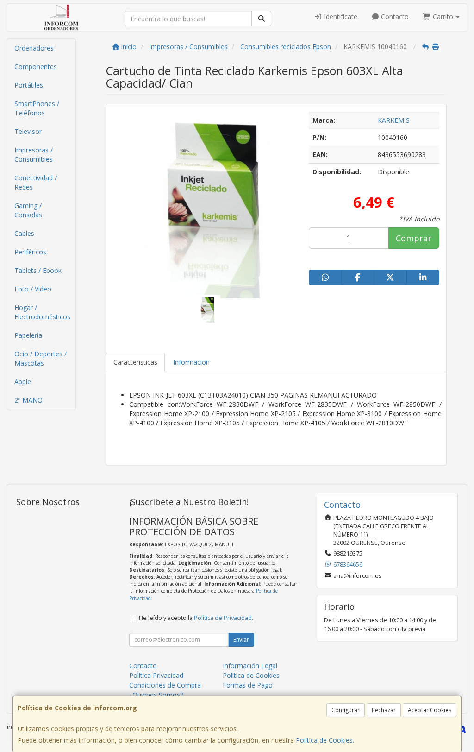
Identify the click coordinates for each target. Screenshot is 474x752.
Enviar (241, 640)
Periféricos (30, 251)
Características (135, 362)
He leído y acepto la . (196, 618)
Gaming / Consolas (28, 210)
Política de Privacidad (223, 618)
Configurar (345, 710)
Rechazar (384, 710)
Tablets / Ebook (38, 270)
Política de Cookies (324, 740)
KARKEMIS (394, 120)
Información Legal (250, 665)
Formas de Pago (248, 685)
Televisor (28, 131)
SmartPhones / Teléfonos (36, 108)
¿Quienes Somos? (156, 694)
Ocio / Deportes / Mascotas (40, 358)
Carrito (443, 16)
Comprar (413, 238)
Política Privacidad (156, 675)
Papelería (28, 335)
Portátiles (28, 85)
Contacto (394, 16)
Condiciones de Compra (165, 685)
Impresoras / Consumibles (33, 154)
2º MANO (28, 400)
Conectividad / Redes (35, 182)
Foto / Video (32, 288)
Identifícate (339, 16)
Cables (24, 233)
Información (191, 362)
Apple (22, 381)
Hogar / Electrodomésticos (42, 312)
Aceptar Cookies (429, 710)
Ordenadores (34, 48)
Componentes (35, 66)
